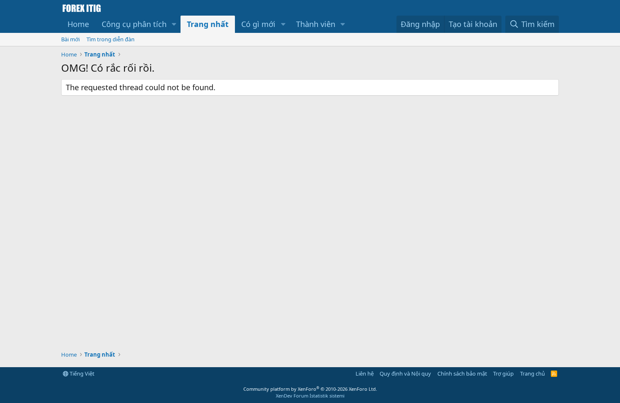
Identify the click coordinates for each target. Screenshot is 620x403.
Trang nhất (208, 24)
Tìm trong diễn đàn (110, 39)
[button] (174, 24)
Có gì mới (258, 24)
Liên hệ (365, 373)
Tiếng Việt (81, 373)
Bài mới (70, 39)
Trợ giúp (503, 373)
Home (78, 24)
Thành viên (315, 24)
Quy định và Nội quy (405, 373)
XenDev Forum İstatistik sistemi (310, 395)
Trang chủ (532, 373)
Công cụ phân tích (134, 24)
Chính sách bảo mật (462, 373)
